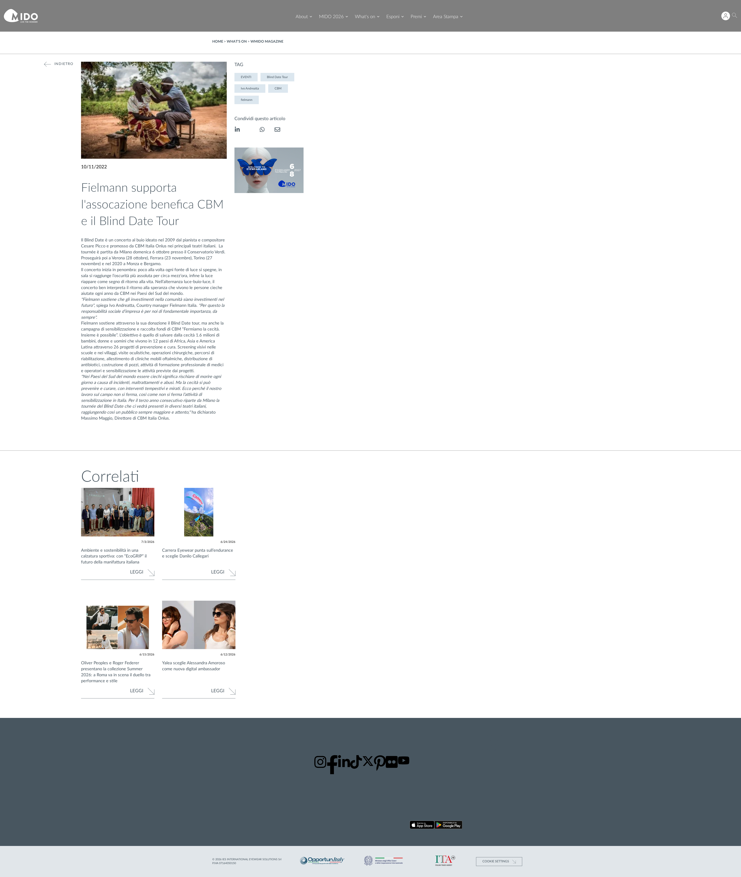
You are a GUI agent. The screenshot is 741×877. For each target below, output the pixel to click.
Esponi (392, 16)
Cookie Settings (496, 861)
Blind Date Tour (277, 77)
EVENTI (246, 77)
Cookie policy (491, 740)
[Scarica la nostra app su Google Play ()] (448, 826)
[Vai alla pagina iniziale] (21, 16)
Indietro (63, 64)
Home (217, 41)
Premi (416, 16)
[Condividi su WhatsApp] (262, 130)
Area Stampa (445, 16)
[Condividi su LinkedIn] (237, 130)
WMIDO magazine (266, 41)
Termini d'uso (491, 745)
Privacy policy (491, 735)
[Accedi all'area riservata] (725, 16)
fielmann (246, 99)
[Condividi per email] (277, 130)
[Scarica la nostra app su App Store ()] (422, 826)
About (302, 16)
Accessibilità (490, 750)
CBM (278, 88)
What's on (365, 16)
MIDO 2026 (331, 16)
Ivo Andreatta (250, 88)
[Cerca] (734, 16)
